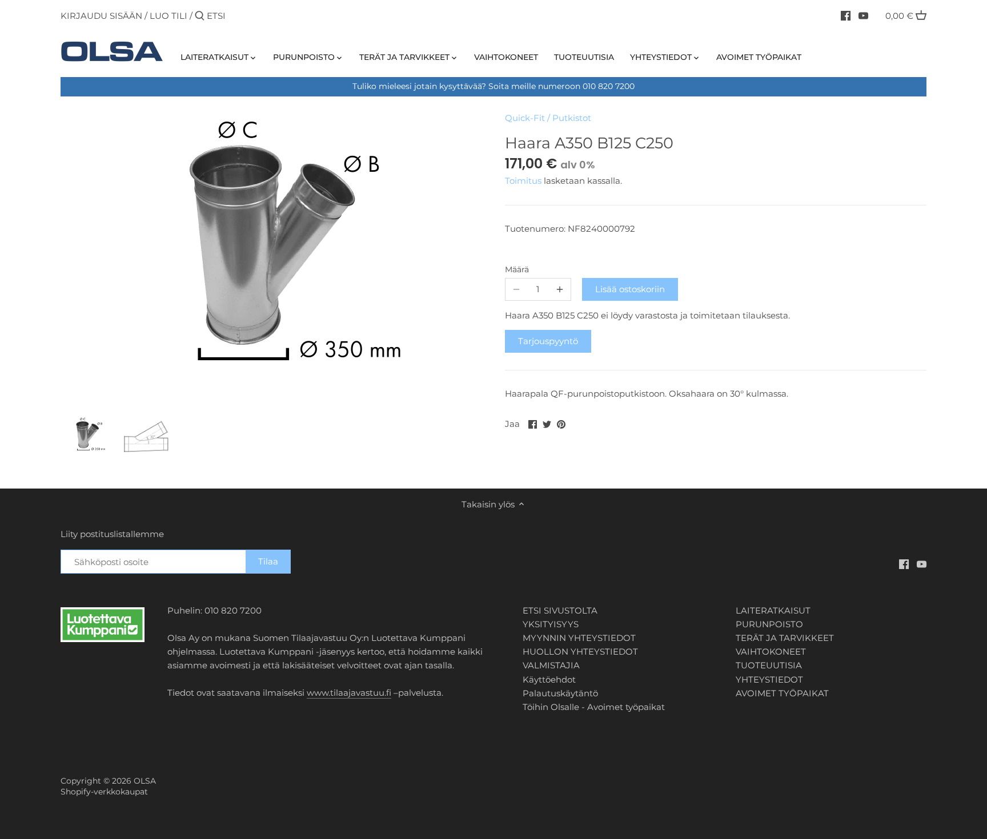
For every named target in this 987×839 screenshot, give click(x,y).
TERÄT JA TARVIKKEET (785, 637)
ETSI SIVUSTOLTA (560, 610)
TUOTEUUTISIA (769, 665)
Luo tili (168, 15)
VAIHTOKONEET (771, 651)
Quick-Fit (525, 117)
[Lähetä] (199, 16)
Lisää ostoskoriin (630, 289)
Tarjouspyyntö (548, 341)
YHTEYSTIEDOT (769, 679)
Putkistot (571, 117)
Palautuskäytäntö (560, 693)
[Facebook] (845, 15)
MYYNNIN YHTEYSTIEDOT (579, 637)
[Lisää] (560, 289)
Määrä (517, 269)
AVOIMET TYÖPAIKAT (782, 693)
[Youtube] (863, 15)
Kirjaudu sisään (101, 15)
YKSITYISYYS (551, 624)
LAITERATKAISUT (773, 610)
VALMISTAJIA (551, 665)
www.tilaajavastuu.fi (349, 692)
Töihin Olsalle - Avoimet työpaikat (594, 706)
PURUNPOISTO (769, 624)
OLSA (145, 780)
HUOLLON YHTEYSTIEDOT (580, 651)
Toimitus (524, 180)
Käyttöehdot (549, 679)
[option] (87, 436)
